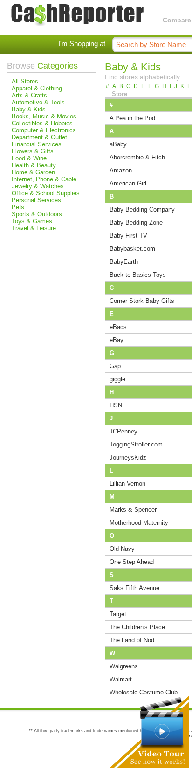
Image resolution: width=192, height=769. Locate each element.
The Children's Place (137, 627)
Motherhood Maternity (139, 522)
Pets (18, 207)
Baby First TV (128, 235)
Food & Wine (29, 158)
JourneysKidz (128, 457)
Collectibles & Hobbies (42, 123)
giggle (117, 379)
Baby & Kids (29, 109)
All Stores (25, 81)
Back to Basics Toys (138, 274)
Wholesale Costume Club (144, 692)
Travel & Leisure (34, 228)
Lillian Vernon (127, 483)
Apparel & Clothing (37, 88)
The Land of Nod (132, 640)
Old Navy (122, 548)
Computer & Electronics (44, 130)
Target (118, 614)
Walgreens (124, 666)
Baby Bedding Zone (136, 222)
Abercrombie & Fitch (137, 157)
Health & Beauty (34, 165)
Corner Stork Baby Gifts (142, 300)
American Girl (128, 183)
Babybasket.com (132, 248)
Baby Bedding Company (142, 209)
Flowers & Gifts (33, 151)
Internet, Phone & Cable (44, 179)
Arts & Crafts (29, 95)
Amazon (121, 170)
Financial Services (37, 144)
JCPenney (123, 431)
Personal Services (36, 200)
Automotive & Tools (38, 102)
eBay (116, 339)
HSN (116, 405)
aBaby (118, 144)
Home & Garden (33, 172)
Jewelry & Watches (38, 186)
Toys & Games (32, 221)
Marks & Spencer (133, 509)
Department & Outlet (39, 137)
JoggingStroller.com (136, 444)
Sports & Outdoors (37, 214)
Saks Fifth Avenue (134, 587)
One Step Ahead (132, 561)
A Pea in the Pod (132, 118)
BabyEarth (124, 261)
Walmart (121, 679)
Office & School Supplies (46, 193)
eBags (118, 326)
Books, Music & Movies (44, 116)
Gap (115, 366)
